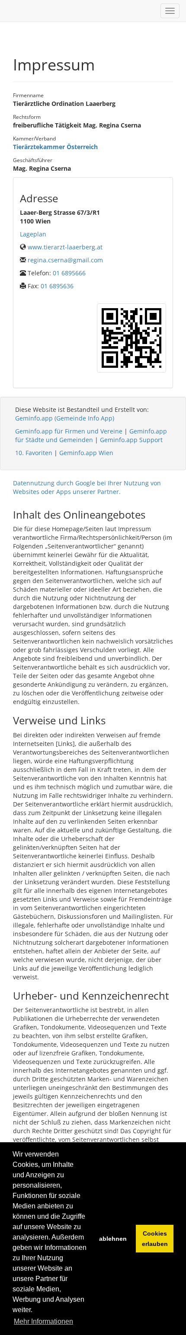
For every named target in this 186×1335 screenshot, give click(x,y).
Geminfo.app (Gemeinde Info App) (64, 418)
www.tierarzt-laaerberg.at (65, 247)
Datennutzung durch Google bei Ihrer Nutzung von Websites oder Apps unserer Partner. (87, 487)
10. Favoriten (33, 453)
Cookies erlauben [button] (155, 1238)
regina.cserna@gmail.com (65, 260)
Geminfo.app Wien (86, 453)
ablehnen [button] (113, 1238)
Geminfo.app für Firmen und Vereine (68, 431)
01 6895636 (57, 286)
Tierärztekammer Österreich (55, 147)
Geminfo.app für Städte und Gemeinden (91, 435)
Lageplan (33, 234)
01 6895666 (69, 273)
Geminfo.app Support (131, 440)
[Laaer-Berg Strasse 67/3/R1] (131, 338)
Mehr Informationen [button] (43, 1321)
